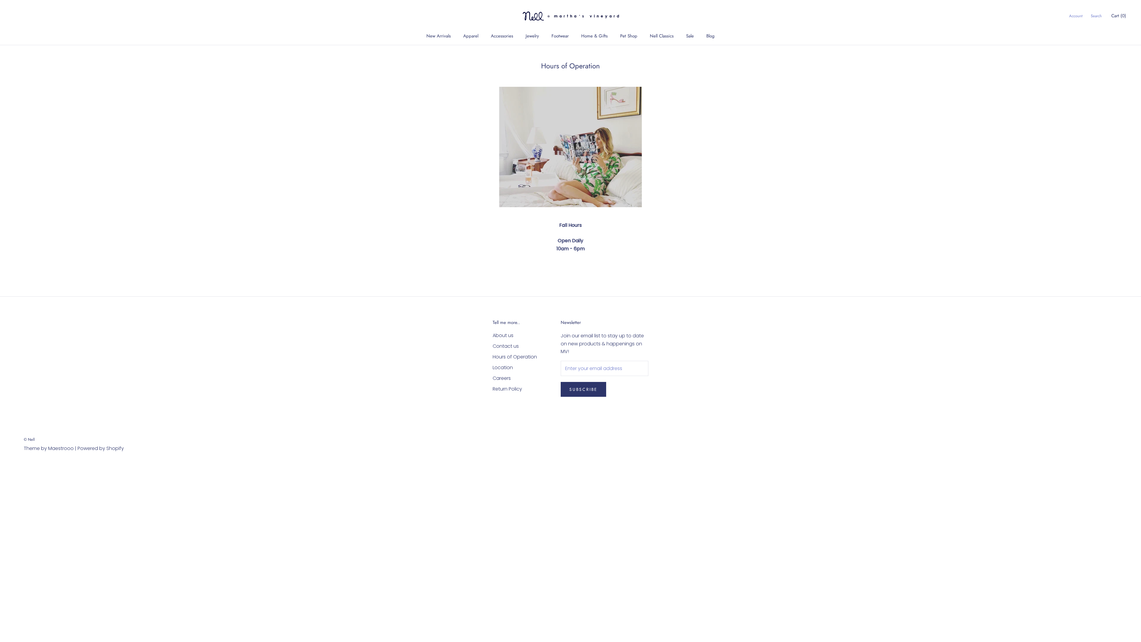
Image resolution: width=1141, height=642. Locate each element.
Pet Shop (628, 36)
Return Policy (507, 388)
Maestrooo (61, 448)
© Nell (29, 439)
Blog (710, 36)
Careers (502, 378)
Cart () (1118, 15)
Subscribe (583, 389)
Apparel (470, 36)
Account (1075, 16)
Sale (690, 36)
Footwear (560, 36)
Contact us (506, 346)
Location (503, 367)
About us (503, 335)
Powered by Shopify (101, 448)
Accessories (502, 36)
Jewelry (532, 36)
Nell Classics (662, 36)
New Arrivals (438, 36)
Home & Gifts (594, 36)
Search (1096, 16)
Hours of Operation (515, 356)
